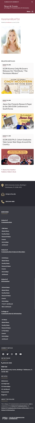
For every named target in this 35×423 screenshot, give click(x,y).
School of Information (8, 410)
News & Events (11, 6)
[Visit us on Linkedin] (16, 354)
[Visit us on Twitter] (7, 354)
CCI (30, 404)
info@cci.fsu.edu (11, 194)
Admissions (4, 381)
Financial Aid (5, 392)
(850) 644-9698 (10, 201)
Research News (6, 236)
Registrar (4, 395)
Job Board (5, 245)
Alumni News (5, 231)
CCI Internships (5, 386)
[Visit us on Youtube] (20, 354)
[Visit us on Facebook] (3, 354)
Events (4, 239)
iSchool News (6, 287)
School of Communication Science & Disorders (15, 408)
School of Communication (19, 406)
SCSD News (5, 258)
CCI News (4, 319)
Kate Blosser (8, 22)
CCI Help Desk (5, 383)
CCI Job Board (5, 389)
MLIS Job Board (6, 307)
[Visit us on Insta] (12, 354)
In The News (5, 331)
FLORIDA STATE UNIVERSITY (11, 2)
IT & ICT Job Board (7, 304)
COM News (5, 228)
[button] (32, 2)
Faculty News (6, 234)
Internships (5, 242)
